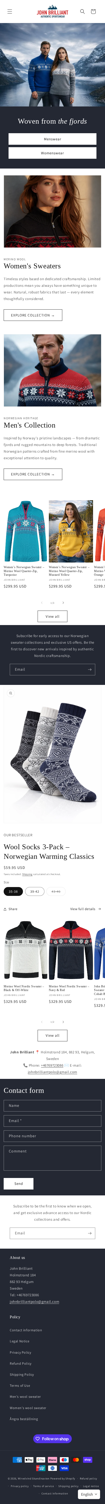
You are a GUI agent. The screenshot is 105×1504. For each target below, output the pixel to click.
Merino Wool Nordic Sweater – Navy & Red (69, 988)
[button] (9, 11)
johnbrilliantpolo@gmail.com (52, 1072)
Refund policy (88, 1478)
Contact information (26, 1330)
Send (18, 1183)
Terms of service (43, 1486)
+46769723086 (52, 1065)
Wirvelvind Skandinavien (34, 1478)
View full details (82, 909)
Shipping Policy (22, 1374)
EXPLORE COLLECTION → (33, 315)
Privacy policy (20, 1486)
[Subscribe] (89, 669)
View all (53, 616)
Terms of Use (20, 1385)
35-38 (13, 891)
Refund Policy (21, 1363)
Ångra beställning (24, 1419)
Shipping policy (68, 1486)
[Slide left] (41, 602)
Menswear (52, 139)
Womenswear (52, 153)
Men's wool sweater (25, 1396)
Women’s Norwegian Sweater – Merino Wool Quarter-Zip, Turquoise (24, 570)
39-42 (34, 891)
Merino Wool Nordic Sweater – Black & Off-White (24, 988)
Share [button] (13, 909)
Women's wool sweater (28, 1408)
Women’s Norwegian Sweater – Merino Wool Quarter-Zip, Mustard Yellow (69, 570)
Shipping (27, 874)
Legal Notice (19, 1341)
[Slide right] (63, 602)
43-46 (59, 892)
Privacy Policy (20, 1352)
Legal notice (91, 1486)
